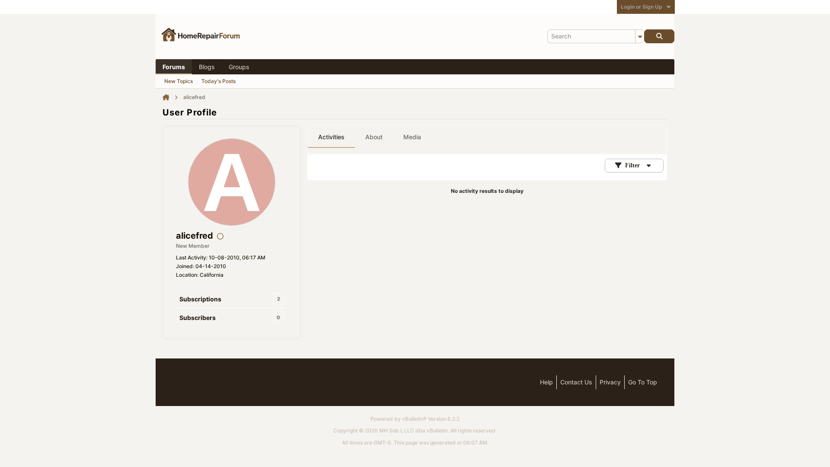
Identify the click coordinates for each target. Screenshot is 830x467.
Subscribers (197, 317)
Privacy (610, 382)
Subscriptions (200, 299)
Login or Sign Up (641, 6)
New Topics (178, 81)
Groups (239, 66)
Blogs (207, 66)
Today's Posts (218, 81)
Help (546, 382)
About (374, 137)
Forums (174, 66)
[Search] (659, 36)
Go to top (642, 382)
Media (412, 137)
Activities (331, 137)
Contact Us (576, 382)
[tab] (331, 137)
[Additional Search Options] (640, 36)
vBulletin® (414, 419)
